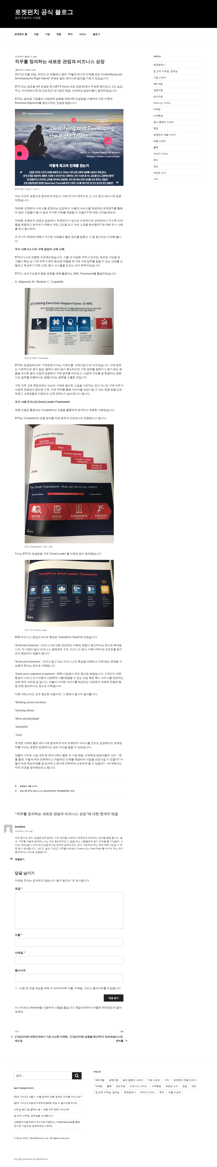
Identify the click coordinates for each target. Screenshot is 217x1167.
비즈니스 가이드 (162, 103)
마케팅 (157, 109)
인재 (72, 791)
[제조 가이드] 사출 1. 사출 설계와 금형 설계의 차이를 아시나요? (48, 1096)
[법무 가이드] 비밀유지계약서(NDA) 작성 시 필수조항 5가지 (45, 1103)
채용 (58, 34)
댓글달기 (19, 859)
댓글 (18, 888)
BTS (30, 791)
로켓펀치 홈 (21, 34)
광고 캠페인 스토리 (163, 122)
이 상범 (34, 57)
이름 (18, 934)
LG (41, 791)
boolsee (20, 826)
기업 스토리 (159, 77)
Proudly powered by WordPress (31, 1159)
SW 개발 (158, 84)
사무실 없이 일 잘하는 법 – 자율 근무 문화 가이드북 (41, 1109)
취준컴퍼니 (159, 64)
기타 (155, 179)
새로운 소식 (159, 172)
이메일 (20, 952)
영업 (155, 128)
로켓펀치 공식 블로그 (44, 11)
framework (63, 791)
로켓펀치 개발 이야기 (28, 786)
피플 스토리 (159, 141)
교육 (21, 791)
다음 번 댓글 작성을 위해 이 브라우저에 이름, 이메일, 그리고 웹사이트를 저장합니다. (70, 988)
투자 (70, 34)
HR (25, 791)
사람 (36, 34)
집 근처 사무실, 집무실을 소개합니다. (34, 1115)
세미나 (35, 791)
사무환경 (158, 115)
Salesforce (49, 791)
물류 (155, 147)
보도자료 (158, 96)
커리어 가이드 (160, 153)
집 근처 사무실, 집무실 (165, 71)
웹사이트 (20, 970)
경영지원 (158, 90)
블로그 (96, 34)
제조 (155, 166)
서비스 (82, 34)
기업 (47, 34)
